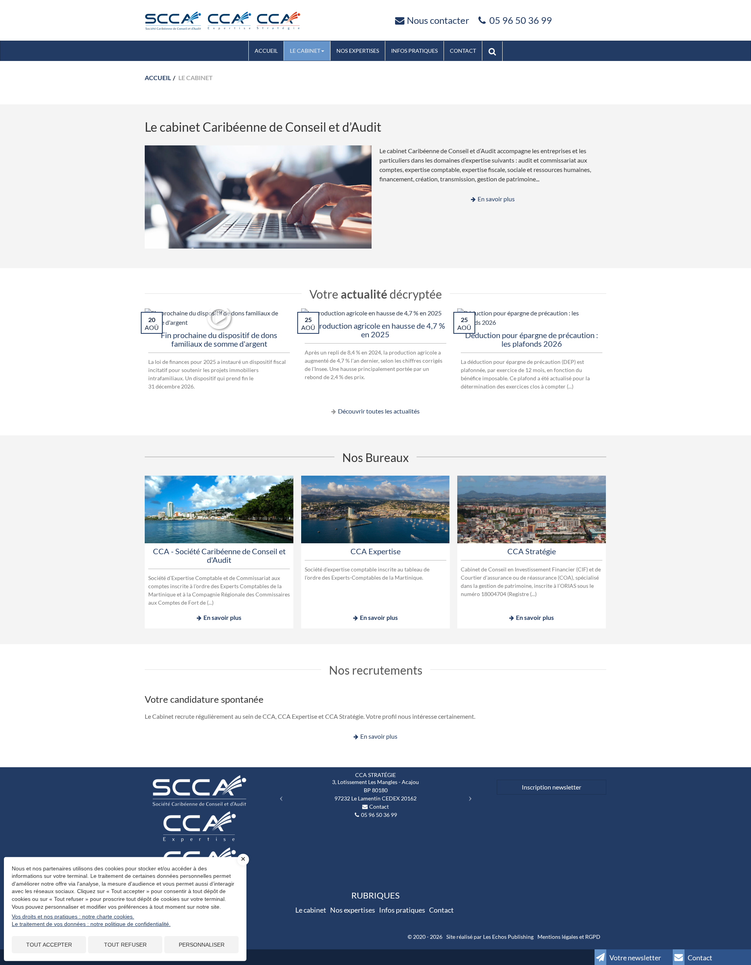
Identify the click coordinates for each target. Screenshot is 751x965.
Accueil (266, 50)
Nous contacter (438, 20)
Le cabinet (305, 50)
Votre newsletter (634, 957)
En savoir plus (496, 198)
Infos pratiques (414, 50)
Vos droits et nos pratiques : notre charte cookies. (73, 916)
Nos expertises (357, 50)
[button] (279, 795)
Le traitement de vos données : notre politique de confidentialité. (91, 924)
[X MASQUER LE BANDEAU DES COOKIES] (243, 859)
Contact (463, 50)
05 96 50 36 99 (520, 20)
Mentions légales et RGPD (568, 936)
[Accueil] (222, 19)
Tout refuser (125, 945)
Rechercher (495, 51)
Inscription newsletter (551, 787)
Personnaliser (202, 945)
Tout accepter (49, 945)
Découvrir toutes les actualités (379, 411)
